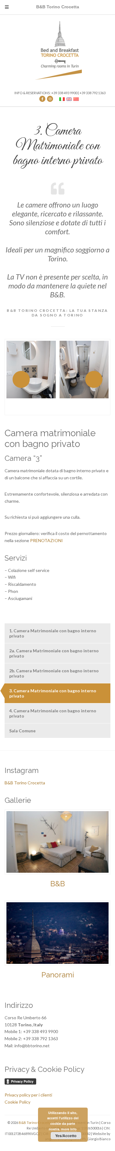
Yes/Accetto (65, 1135)
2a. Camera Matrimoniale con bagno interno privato (54, 653)
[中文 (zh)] (76, 99)
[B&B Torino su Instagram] (50, 99)
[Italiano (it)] (62, 99)
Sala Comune (22, 730)
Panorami (57, 974)
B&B (57, 883)
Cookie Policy (17, 1102)
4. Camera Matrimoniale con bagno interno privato (52, 713)
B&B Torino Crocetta (25, 782)
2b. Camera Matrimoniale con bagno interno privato (54, 673)
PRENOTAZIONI (46, 540)
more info (69, 1129)
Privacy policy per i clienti (28, 1094)
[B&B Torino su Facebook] (42, 99)
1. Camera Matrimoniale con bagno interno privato (52, 633)
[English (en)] (69, 99)
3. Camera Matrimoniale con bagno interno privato (52, 693)
